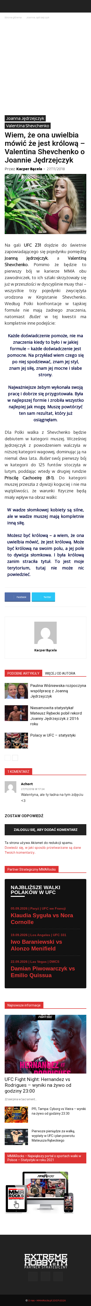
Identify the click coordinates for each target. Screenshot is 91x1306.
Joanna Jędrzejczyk (37, 17)
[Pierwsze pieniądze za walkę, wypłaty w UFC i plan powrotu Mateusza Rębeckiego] (16, 1137)
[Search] (84, 6)
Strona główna (13, 17)
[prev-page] (7, 758)
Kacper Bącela (29, 168)
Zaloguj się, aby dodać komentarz (45, 830)
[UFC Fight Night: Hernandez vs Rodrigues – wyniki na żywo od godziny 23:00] (45, 1044)
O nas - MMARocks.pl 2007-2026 (47, 1300)
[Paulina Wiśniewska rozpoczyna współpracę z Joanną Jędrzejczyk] (16, 691)
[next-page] (15, 758)
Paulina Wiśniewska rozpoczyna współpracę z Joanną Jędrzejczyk (58, 691)
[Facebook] (33, 1276)
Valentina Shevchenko (27, 125)
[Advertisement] (45, 67)
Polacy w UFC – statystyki (53, 735)
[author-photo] (45, 644)
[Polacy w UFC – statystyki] (16, 741)
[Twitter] (58, 1276)
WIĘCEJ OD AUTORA (60, 673)
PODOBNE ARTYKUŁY (23, 673)
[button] (7, 6)
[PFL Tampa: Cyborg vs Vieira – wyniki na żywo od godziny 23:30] (16, 1115)
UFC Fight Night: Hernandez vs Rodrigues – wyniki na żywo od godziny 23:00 (38, 1085)
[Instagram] (45, 1276)
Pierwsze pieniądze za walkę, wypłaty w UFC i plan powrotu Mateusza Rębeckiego (53, 1135)
